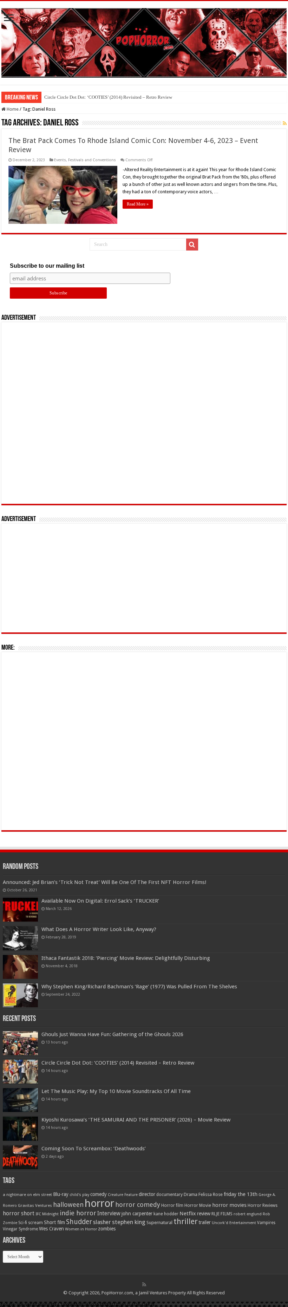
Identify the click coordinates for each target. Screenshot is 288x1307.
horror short (18, 1213)
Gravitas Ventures (35, 1205)
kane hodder (165, 1213)
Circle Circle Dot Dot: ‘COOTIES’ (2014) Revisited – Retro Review (108, 97)
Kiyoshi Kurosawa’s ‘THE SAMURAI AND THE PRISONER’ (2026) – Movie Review (135, 1120)
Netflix (187, 1213)
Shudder (79, 1222)
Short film (54, 1222)
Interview (108, 1213)
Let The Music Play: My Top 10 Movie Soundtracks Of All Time (116, 1091)
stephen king (128, 1221)
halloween (68, 1204)
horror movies (229, 1205)
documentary (169, 1194)
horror (99, 1203)
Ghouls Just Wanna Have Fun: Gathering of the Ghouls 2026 (112, 1034)
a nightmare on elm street (27, 1194)
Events (60, 160)
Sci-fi (22, 1222)
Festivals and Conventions (92, 160)
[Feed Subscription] (285, 123)
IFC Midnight (47, 1213)
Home (12, 109)
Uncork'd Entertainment (234, 1223)
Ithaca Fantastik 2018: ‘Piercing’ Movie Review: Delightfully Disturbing (125, 958)
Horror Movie (197, 1205)
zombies (107, 1228)
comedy (98, 1194)
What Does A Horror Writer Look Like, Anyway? (98, 929)
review (203, 1213)
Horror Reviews (262, 1205)
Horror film (172, 1205)
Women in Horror (81, 1229)
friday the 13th (240, 1194)
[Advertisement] (144, 413)
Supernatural (159, 1222)
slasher (102, 1222)
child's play (79, 1194)
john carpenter (137, 1213)
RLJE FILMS (222, 1213)
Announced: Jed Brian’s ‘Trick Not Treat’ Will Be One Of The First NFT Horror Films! (105, 882)
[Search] (192, 245)
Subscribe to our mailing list (47, 266)
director (147, 1194)
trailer (205, 1222)
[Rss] (144, 1284)
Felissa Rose (210, 1194)
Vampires (266, 1222)
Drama (190, 1194)
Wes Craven (51, 1228)
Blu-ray (60, 1194)
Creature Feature (123, 1194)
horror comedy (137, 1204)
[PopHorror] (144, 41)
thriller (186, 1221)
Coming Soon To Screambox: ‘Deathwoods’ (93, 1148)
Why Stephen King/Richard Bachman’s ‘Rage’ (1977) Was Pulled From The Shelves (139, 986)
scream (35, 1222)
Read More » (138, 204)
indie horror (78, 1213)
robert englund (248, 1213)
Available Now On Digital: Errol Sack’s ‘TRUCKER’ (100, 901)
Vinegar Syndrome (20, 1229)
